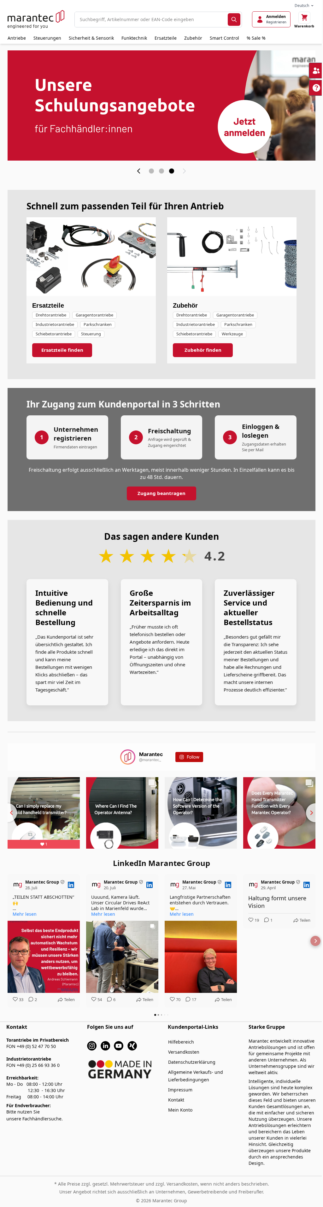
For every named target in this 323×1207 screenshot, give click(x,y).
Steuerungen (47, 38)
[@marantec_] (127, 757)
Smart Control (224, 38)
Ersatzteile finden (62, 350)
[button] (8, 941)
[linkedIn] (105, 1045)
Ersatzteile (166, 38)
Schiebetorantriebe (54, 334)
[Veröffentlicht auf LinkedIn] (71, 885)
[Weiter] (184, 171)
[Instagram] (92, 1045)
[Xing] (132, 1045)
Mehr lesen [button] (25, 914)
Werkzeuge (232, 334)
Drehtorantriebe (51, 315)
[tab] (151, 171)
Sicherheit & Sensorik (91, 38)
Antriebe (17, 38)
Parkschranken (98, 324)
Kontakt (176, 1100)
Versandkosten (183, 1052)
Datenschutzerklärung (191, 1062)
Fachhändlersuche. (42, 1119)
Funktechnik (134, 38)
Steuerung (91, 334)
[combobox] (151, 19)
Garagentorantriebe (94, 315)
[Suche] (234, 19)
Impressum (180, 1090)
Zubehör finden (203, 350)
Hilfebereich (181, 1042)
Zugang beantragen (161, 493)
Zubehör (193, 38)
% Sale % (256, 38)
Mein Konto (180, 1110)
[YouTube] (118, 1045)
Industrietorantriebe (55, 324)
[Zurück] (139, 171)
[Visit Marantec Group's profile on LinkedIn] (19, 885)
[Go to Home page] (36, 19)
